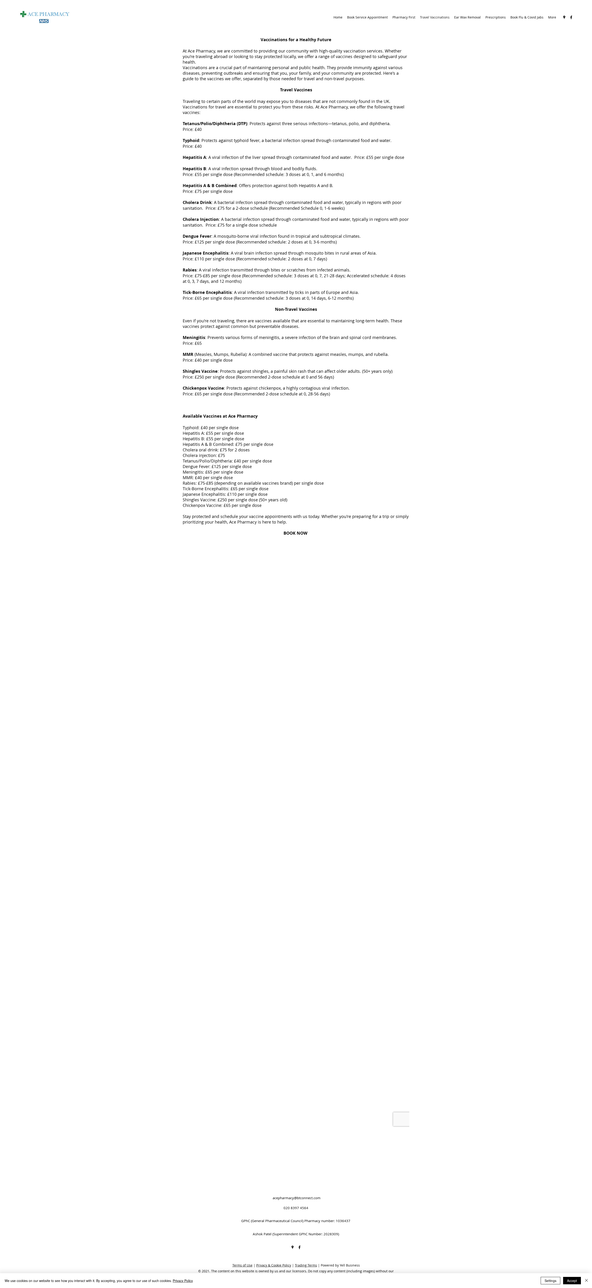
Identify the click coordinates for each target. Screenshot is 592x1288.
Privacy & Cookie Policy (273, 1265)
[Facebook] (571, 17)
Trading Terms (306, 1265)
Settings (550, 1280)
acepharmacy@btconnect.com (297, 1198)
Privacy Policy (183, 1280)
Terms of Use (242, 1265)
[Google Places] (564, 17)
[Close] (586, 1280)
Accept (572, 1280)
